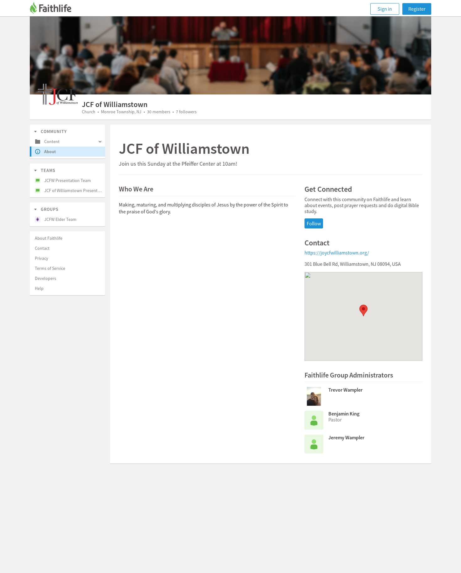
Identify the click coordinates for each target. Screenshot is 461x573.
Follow (314, 223)
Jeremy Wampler (346, 437)
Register (417, 9)
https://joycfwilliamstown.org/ (337, 252)
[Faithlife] (54, 9)
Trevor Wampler (345, 390)
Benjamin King (343, 413)
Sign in (385, 9)
